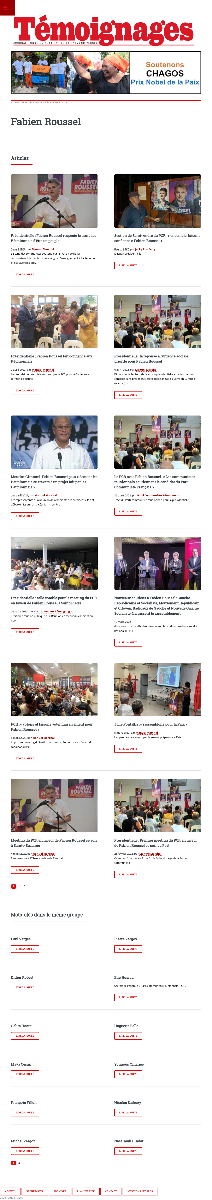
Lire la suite (25, 274)
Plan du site (86, 1191)
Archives (60, 1191)
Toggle (7, 8)
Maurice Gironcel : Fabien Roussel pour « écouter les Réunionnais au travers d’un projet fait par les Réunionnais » (54, 481)
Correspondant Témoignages (53, 611)
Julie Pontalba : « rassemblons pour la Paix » (150, 724)
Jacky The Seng (145, 249)
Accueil (15, 102)
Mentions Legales (140, 1191)
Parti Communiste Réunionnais (158, 495)
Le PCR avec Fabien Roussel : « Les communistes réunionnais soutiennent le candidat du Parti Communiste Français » (154, 481)
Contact (111, 1191)
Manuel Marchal (43, 249)
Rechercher (34, 1191)
